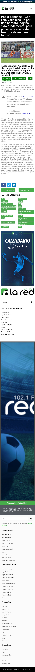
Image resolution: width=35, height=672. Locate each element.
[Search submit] (32, 302)
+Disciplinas (5, 641)
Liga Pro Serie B (6, 537)
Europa (4, 658)
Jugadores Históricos (8, 560)
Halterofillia (5, 620)
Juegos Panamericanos (9, 626)
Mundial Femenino (7, 589)
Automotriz (5, 609)
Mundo (4, 598)
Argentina (5, 649)
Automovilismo (6, 612)
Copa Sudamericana (8, 577)
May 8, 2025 (26, 113)
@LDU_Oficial (27, 97)
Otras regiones (6, 663)
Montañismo (5, 629)
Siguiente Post (25, 190)
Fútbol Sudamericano (8, 583)
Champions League (7, 569)
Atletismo (4, 606)
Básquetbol (5, 615)
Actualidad (6, 78)
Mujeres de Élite (6, 635)
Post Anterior (9, 190)
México (4, 661)
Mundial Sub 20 (6, 595)
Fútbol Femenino (7, 580)
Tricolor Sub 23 (6, 558)
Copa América (6, 572)
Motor (3, 632)
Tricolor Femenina (7, 555)
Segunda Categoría (7, 549)
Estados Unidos (6, 655)
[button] (31, 8)
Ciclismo (4, 618)
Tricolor (4, 552)
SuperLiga (5, 546)
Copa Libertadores (19, 78)
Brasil (3, 652)
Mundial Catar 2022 (8, 586)
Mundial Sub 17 (6, 592)
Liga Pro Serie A (6, 534)
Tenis (3, 638)
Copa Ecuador (6, 540)
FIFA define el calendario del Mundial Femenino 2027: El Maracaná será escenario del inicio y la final (17, 510)
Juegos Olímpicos (7, 623)
